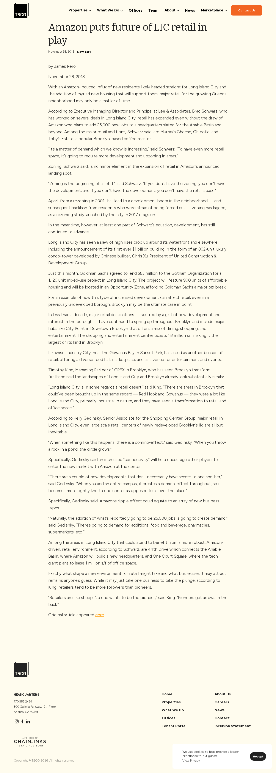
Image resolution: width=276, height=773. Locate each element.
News (190, 10)
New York (84, 52)
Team (153, 10)
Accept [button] (258, 756)
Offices (135, 10)
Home (167, 694)
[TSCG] (21, 10)
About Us (223, 694)
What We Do (173, 710)
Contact (222, 718)
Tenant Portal (174, 726)
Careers (222, 702)
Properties (171, 702)
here (99, 614)
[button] (191, 761)
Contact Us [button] (246, 10)
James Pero (65, 66)
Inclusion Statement (233, 726)
